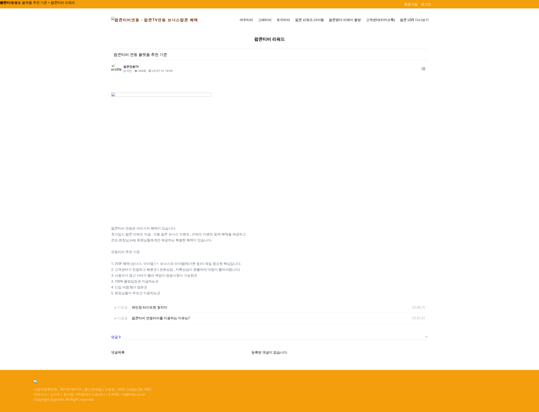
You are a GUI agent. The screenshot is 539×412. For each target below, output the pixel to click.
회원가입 (411, 4)
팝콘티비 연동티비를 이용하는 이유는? (161, 318)
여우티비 (246, 19)
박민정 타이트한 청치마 (149, 307)
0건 (129, 71)
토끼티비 (283, 19)
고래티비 (265, 19)
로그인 (426, 4)
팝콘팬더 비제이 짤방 (345, 19)
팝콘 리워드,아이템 (309, 19)
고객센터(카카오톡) (380, 19)
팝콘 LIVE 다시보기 (414, 19)
